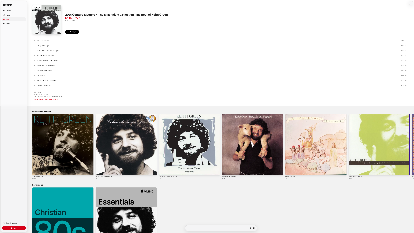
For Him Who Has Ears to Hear (106, 115)
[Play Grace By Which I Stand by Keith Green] (34, 71)
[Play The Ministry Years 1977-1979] (161, 172)
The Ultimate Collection (356, 115)
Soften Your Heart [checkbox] (43, 41)
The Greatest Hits (38, 115)
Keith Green (72, 18)
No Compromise (290, 115)
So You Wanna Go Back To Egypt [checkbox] (48, 51)
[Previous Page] (30, 144)
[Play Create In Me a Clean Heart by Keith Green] (34, 66)
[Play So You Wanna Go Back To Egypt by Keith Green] (34, 51)
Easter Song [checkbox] (41, 75)
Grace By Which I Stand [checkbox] (44, 70)
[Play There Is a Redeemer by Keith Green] (34, 86)
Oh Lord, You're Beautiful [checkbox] (45, 56)
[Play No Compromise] (288, 172)
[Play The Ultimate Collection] (351, 172)
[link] (42, 111)
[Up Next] (250, 228)
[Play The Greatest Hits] (35, 172)
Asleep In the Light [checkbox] (43, 46)
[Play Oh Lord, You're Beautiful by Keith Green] (34, 56)
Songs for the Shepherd (230, 115)
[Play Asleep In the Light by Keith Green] (34, 46)
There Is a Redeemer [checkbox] (44, 85)
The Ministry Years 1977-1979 (169, 115)
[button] (14, 11)
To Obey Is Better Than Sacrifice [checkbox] (47, 60)
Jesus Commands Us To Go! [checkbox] (46, 80)
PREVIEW (401, 40)
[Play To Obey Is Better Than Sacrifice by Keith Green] (34, 61)
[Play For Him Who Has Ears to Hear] (98, 172)
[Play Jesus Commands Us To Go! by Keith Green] (34, 81)
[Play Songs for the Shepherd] (224, 172)
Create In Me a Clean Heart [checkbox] (46, 65)
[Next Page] (411, 144)
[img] (7, 5)
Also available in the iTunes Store (45, 99)
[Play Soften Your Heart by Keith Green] (34, 41)
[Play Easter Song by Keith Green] (34, 76)
